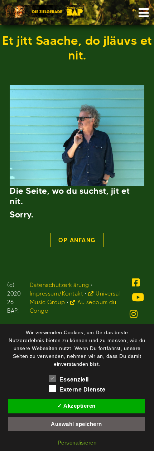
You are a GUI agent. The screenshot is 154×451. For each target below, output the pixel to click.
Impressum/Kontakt (56, 293)
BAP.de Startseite (44, 9)
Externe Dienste (82, 390)
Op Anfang (77, 240)
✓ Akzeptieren (76, 406)
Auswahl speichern (76, 424)
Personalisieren (77, 443)
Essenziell (74, 379)
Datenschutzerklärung (59, 285)
